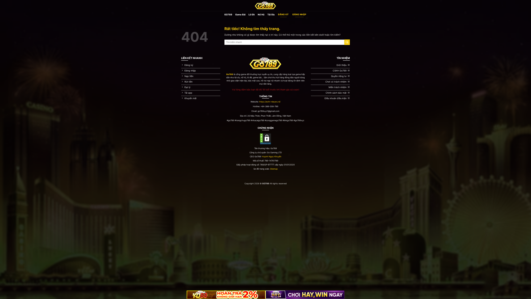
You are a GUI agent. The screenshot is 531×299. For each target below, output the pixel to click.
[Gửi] (347, 42)
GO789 (228, 14)
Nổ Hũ (261, 14)
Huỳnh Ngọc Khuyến (271, 156)
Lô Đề (251, 14)
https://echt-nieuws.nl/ (269, 101)
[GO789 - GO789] (265, 5)
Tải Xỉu (271, 14)
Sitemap (274, 169)
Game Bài (240, 14)
